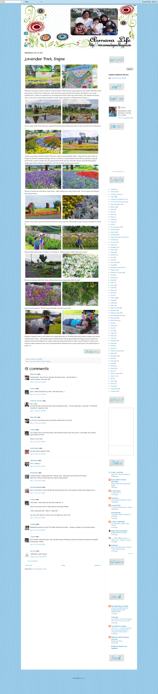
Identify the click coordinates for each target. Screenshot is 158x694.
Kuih (111, 287)
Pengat (112, 343)
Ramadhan (113, 356)
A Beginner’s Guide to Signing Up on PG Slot (121, 515)
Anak (112, 197)
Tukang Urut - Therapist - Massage (121, 540)
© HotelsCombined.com (118, 171)
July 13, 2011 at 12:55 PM (38, 411)
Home (63, 565)
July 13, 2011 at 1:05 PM (37, 442)
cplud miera (34, 460)
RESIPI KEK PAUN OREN (119, 533)
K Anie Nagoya (116, 491)
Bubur (112, 214)
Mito (111, 323)
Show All (131, 553)
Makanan (113, 310)
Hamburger (113, 247)
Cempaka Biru (116, 505)
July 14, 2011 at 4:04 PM (37, 530)
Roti (111, 358)
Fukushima (113, 235)
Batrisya (112, 207)
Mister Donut (114, 320)
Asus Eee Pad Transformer (118, 202)
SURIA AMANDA (117, 472)
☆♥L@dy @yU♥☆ (36, 401)
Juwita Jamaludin (36, 487)
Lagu (111, 295)
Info (111, 257)
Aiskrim (112, 189)
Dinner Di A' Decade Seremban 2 (120, 474)
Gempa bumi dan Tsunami (118, 237)
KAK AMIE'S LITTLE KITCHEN (118, 481)
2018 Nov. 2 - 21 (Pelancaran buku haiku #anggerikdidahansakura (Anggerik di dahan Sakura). (121, 630)
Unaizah (33, 524)
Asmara (32, 388)
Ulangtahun (113, 389)
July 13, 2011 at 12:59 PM (38, 423)
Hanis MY (33, 374)
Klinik (112, 280)
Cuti (111, 224)
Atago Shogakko (115, 204)
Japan (112, 265)
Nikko (112, 336)
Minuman (113, 318)
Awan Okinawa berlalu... (119, 626)
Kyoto (112, 293)
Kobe (112, 282)
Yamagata (48, 361)
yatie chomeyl (34, 448)
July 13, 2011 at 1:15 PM (37, 454)
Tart (111, 378)
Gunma (112, 245)
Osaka (112, 338)
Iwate (112, 260)
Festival (112, 232)
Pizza (112, 346)
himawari (113, 255)
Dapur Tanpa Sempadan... (119, 531)
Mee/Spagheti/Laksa (116, 315)
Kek (111, 275)
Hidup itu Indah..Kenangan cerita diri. (120, 638)
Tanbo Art (113, 376)
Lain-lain (113, 298)
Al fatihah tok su (116, 493)
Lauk (111, 300)
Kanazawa (113, 270)
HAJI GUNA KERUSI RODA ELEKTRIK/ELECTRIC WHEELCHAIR (119, 610)
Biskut (112, 209)
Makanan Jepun (115, 313)
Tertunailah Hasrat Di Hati (119, 606)
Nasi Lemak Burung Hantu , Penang (121, 507)
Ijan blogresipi (115, 512)
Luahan (112, 303)
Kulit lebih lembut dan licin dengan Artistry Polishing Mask (121, 548)
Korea (112, 285)
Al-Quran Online (115, 194)
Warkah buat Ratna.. (117, 641)
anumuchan (34, 473)
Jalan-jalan (33, 361)
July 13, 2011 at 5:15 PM (37, 493)
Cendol (112, 219)
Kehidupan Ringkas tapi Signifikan (119, 647)
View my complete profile (125, 118)
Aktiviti (112, 192)
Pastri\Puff (113, 340)
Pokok (112, 348)
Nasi (111, 330)
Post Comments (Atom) (40, 569)
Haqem (112, 250)
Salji (111, 363)
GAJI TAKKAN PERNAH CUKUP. (121, 500)
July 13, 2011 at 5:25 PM (37, 518)
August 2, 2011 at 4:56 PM (38, 557)
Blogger (82, 678)
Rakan (112, 353)
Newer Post (28, 565)
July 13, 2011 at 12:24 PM (38, 394)
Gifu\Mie (113, 240)
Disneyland (113, 229)
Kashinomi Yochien (116, 272)
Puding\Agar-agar (115, 351)
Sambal (112, 366)
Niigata (112, 333)
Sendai (112, 368)
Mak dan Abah (114, 308)
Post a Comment (32, 561)
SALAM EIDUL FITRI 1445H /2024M (120, 524)
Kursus (112, 290)
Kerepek (112, 277)
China (112, 222)
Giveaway (113, 242)
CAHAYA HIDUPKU (118, 522)
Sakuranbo (113, 361)
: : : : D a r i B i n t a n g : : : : (120, 538)
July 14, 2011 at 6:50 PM (37, 544)
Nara (111, 328)
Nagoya (112, 325)
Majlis (112, 305)
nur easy (33, 551)
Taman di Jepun (41, 361)
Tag (111, 371)
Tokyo (112, 381)
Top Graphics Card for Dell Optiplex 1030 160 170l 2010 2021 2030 (121, 620)
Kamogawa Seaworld (116, 267)
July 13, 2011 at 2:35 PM (37, 481)
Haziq (112, 252)
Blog (111, 212)
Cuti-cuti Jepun (114, 227)
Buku (112, 217)
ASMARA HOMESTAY (118, 199)
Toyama (112, 386)
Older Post (97, 565)
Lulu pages (114, 617)
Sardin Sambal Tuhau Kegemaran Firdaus (120, 484)
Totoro (112, 383)
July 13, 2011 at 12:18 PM (38, 382)
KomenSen (114, 498)
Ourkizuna (114, 545)
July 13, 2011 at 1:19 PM (37, 466)
